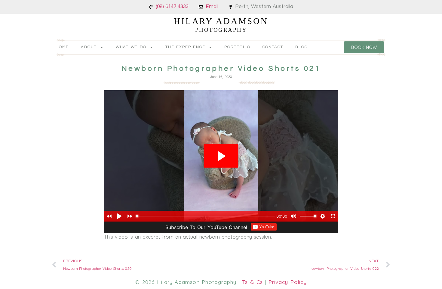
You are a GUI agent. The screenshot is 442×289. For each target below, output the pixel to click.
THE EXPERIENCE (185, 47)
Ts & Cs (252, 282)
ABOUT (89, 47)
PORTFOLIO (237, 47)
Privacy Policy (288, 282)
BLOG (301, 47)
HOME (62, 47)
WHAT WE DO (131, 47)
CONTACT (273, 47)
